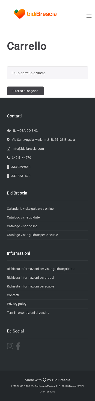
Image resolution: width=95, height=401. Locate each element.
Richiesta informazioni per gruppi (30, 277)
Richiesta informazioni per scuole (30, 286)
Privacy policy (17, 304)
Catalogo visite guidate (23, 217)
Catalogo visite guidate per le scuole (32, 235)
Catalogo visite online (22, 226)
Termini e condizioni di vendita (28, 312)
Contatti (13, 295)
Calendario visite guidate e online (30, 208)
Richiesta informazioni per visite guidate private (40, 269)
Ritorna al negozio (25, 91)
